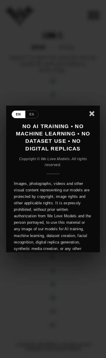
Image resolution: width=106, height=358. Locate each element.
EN (18, 114)
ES (31, 114)
